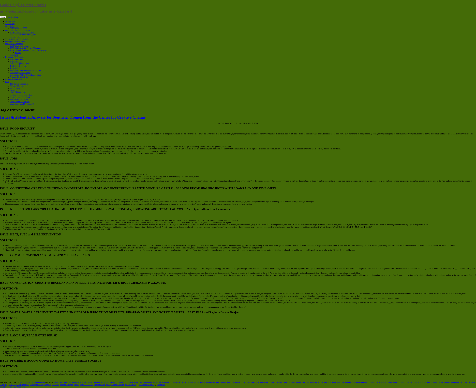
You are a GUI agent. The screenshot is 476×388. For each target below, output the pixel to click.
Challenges (14, 90)
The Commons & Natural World (17, 30)
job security (300, 382)
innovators (264, 382)
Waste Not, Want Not (13, 79)
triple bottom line (86, 385)
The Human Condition (14, 44)
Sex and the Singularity (19, 77)
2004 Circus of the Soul (19, 46)
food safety (210, 382)
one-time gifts (392, 382)
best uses (67, 382)
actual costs (58, 382)
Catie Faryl (161, 385)
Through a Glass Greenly (15, 41)
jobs (307, 382)
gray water (250, 382)
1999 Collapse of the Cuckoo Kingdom (25, 48)
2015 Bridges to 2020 (18, 28)
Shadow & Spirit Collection (21, 95)
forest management (234, 382)
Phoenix (408, 382)
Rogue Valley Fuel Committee (17, 385)
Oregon (401, 382)
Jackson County (289, 382)
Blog (21, 382)
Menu (3, 17)
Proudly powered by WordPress (12, 387)
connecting (111, 382)
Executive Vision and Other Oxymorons (25, 70)
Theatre (18, 53)
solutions (55, 385)
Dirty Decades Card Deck (20, 97)
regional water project (459, 382)
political (416, 382)
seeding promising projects (40, 385)
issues (279, 382)
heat (257, 382)
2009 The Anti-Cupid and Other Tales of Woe (28, 50)
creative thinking (145, 382)
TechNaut (14, 68)
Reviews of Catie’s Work (20, 102)
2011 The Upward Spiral (19, 64)
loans (334, 382)
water (108, 385)
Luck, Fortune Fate (17, 93)
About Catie (10, 24)
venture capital (99, 385)
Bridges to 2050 (11, 26)
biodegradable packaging (82, 382)
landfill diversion (324, 382)
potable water (432, 382)
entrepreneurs (187, 382)
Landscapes (14, 37)
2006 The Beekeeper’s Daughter (22, 35)
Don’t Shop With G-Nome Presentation (25, 75)
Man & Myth (15, 88)
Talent (76, 385)
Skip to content (12, 17)
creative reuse (132, 382)
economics (157, 382)
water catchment (117, 385)
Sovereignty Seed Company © (22, 104)
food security (221, 382)
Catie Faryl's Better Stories (23, 5)
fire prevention (199, 382)
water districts (130, 385)
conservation (121, 382)
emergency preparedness (171, 382)
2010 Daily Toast (16, 59)
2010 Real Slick (16, 61)
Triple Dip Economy (18, 66)
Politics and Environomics (34, 382)
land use (313, 382)
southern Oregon (66, 385)
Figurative (14, 55)
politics (423, 382)
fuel (243, 382)
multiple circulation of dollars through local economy (365, 382)
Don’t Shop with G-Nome (20, 73)
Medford (340, 382)
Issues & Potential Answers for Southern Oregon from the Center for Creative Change (73, 117)
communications (99, 382)
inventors (272, 382)
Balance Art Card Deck (19, 99)
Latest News (10, 21)
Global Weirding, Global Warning (18, 39)
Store (7, 82)
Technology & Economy (14, 57)
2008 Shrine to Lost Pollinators (22, 32)
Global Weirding (16, 86)
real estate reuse (444, 382)
